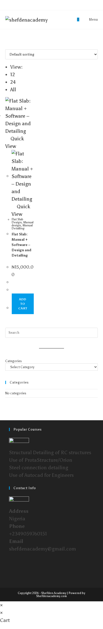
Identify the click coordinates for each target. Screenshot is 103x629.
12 (12, 74)
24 (13, 82)
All (13, 90)
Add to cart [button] (22, 304)
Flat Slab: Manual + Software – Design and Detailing (21, 245)
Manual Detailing (22, 227)
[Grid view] (7, 46)
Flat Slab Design (17, 221)
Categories (13, 361)
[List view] (11, 46)
